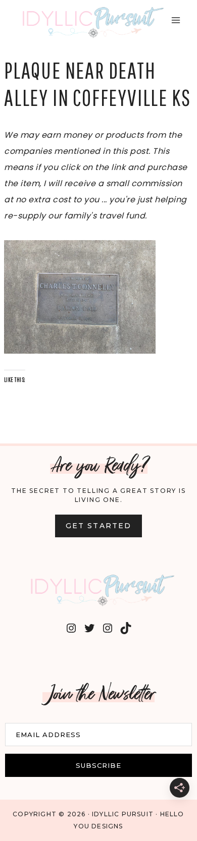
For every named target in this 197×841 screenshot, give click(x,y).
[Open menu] (175, 20)
